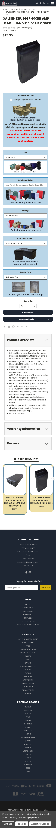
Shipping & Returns (28, 649)
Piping (28, 659)
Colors (28, 656)
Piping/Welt (28, 614)
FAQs (28, 646)
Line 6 (28, 771)
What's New (28, 680)
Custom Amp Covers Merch (28, 625)
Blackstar (28, 731)
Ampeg (28, 720)
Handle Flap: (25, 272)
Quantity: (28, 301)
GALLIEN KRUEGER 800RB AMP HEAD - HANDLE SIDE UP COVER (41, 500)
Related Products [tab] (26, 459)
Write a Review (9, 30)
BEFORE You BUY (28, 642)
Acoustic (28, 744)
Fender (28, 707)
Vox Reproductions (28, 666)
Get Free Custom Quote (28, 639)
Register (32, 653)
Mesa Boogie (28, 751)
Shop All (28, 604)
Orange (28, 741)
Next (53, 478)
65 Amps (28, 748)
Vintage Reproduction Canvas (27, 99)
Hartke (28, 734)
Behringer (28, 765)
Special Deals (28, 618)
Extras (28, 673)
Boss (28, 768)
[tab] (28, 340)
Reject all (21, 823)
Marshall (28, 710)
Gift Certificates (28, 621)
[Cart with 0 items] (47, 3)
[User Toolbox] (40, 3)
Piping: (25, 210)
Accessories (28, 611)
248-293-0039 (28, 558)
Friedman (28, 724)
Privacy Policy (28, 690)
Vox (28, 717)
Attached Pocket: (25, 238)
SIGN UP (45, 588)
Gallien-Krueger (28, 737)
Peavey (28, 714)
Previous (3, 478)
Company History (28, 683)
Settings (8, 823)
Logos (28, 670)
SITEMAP (28, 693)
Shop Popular (28, 608)
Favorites (28, 676)
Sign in (23, 653)
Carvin (28, 761)
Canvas (28, 663)
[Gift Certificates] (43, 3)
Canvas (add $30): (25, 95)
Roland (28, 727)
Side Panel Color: (25, 180)
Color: (25, 152)
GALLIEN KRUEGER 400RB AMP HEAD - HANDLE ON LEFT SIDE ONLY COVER (14, 501)
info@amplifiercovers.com (28, 562)
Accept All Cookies (40, 823)
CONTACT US (28, 565)
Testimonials (28, 687)
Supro (28, 758)
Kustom (28, 754)
